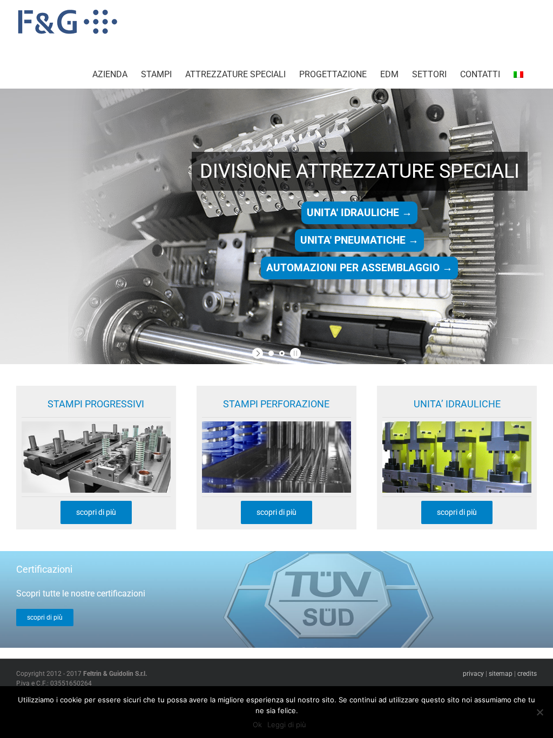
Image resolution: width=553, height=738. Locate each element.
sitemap (500, 673)
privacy (473, 673)
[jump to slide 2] (281, 353)
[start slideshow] (259, 353)
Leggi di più (286, 724)
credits (527, 673)
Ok (257, 724)
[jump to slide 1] (271, 353)
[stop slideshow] (294, 353)
